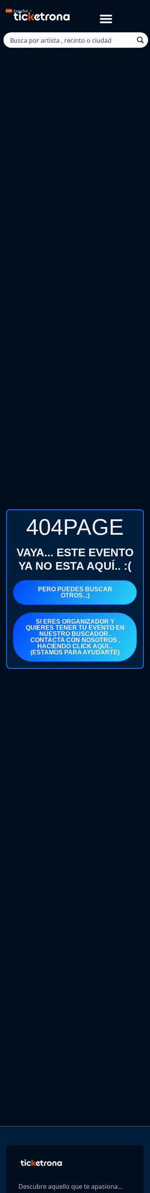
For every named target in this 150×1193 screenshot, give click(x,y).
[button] (106, 18)
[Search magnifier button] (140, 40)
